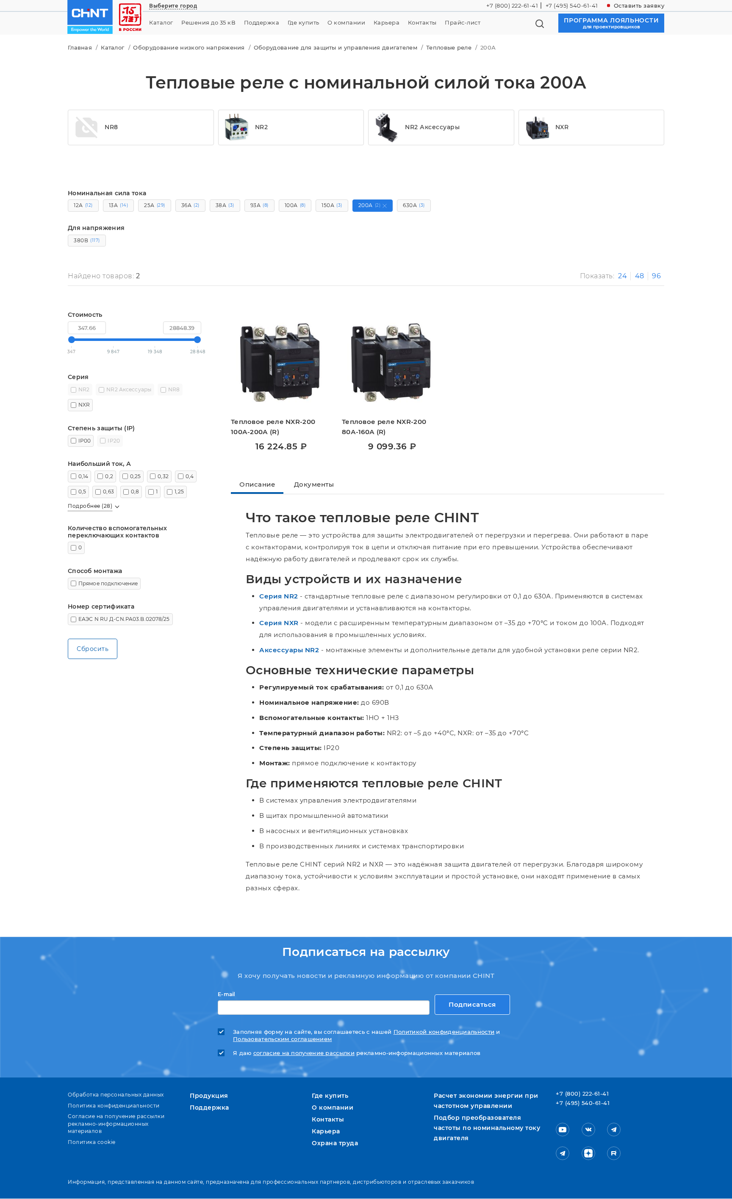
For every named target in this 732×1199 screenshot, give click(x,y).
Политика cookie (92, 1142)
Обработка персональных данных (116, 1094)
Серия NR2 (278, 596)
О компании (346, 22)
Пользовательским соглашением (282, 1039)
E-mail (226, 994)
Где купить (303, 22)
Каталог (161, 22)
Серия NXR (279, 623)
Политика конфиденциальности (114, 1105)
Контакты (422, 22)
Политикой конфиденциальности (444, 1032)
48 (639, 276)
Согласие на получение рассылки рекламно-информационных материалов (116, 1123)
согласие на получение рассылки (304, 1053)
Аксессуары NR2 (289, 650)
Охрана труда (335, 1143)
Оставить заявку (639, 5)
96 (656, 276)
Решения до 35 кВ (208, 22)
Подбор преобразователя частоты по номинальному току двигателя (487, 1128)
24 (622, 276)
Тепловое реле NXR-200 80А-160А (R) (384, 427)
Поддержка (262, 22)
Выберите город (173, 6)
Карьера (387, 22)
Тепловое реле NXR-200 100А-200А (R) (273, 427)
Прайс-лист (462, 22)
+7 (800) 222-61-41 (512, 5)
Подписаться (472, 1004)
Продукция (209, 1095)
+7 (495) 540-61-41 (572, 5)
